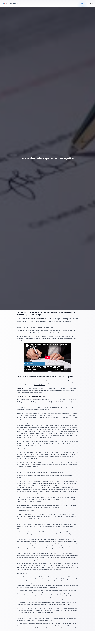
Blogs (82, 3)
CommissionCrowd (39, 327)
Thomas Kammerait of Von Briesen (41, 319)
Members (56, 325)
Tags (91, 3)
